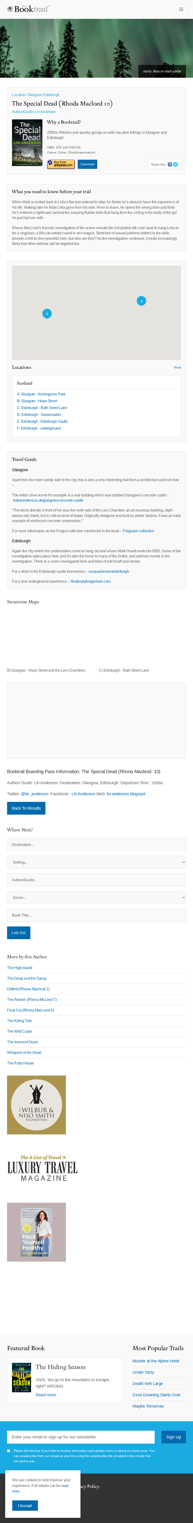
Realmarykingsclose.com (91, 581)
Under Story (143, 1372)
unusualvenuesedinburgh (108, 571)
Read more (46, 1395)
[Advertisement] (96, 721)
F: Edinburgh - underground (39, 428)
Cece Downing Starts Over (156, 1395)
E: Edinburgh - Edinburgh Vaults (42, 421)
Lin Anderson (45, 112)
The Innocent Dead (22, 1042)
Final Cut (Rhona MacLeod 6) (30, 1010)
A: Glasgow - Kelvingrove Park (41, 394)
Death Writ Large (148, 1383)
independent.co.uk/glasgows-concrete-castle (48, 500)
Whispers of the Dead (24, 1053)
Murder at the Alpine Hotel (156, 1361)
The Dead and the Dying (26, 978)
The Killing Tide (19, 1021)
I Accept (25, 1505)
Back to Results (26, 808)
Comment (87, 164)
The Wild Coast (19, 1031)
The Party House (20, 1063)
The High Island (19, 968)
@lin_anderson (34, 794)
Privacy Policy (85, 1486)
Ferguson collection (138, 531)
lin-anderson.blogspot (126, 794)
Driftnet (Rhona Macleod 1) (28, 989)
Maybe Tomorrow (148, 1406)
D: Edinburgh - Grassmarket (39, 415)
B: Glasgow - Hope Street (37, 401)
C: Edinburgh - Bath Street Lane (42, 408)
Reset (177, 367)
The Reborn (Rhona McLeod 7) (31, 1000)
